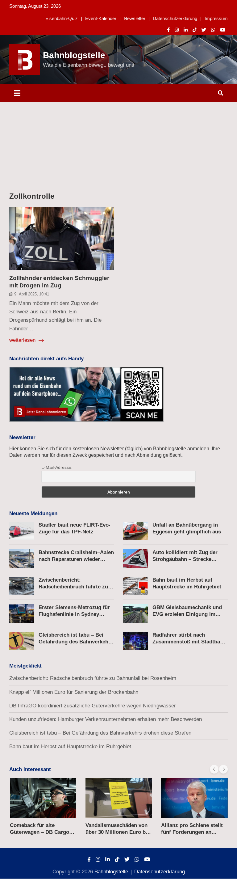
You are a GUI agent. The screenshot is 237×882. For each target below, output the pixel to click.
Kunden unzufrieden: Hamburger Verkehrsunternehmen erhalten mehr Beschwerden (105, 719)
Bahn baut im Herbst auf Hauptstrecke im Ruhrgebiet (70, 746)
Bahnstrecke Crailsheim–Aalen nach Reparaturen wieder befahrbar (76, 559)
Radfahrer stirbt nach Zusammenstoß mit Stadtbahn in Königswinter (189, 641)
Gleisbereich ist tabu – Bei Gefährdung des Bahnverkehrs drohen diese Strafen (76, 641)
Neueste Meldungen (33, 513)
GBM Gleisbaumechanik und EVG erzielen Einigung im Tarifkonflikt (187, 614)
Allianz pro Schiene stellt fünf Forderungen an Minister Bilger (192, 832)
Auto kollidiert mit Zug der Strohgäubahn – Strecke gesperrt (185, 559)
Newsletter (134, 18)
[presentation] (214, 769)
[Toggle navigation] (17, 93)
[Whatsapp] (213, 30)
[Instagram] (176, 30)
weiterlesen (23, 340)
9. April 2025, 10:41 (31, 294)
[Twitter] (204, 30)
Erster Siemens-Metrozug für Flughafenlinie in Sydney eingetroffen (74, 614)
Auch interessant (30, 769)
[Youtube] (223, 30)
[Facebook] (168, 30)
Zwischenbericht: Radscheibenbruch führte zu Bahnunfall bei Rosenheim (73, 586)
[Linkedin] (185, 30)
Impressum (216, 18)
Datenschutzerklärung (175, 18)
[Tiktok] (194, 30)
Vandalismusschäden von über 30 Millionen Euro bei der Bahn (117, 832)
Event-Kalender (100, 18)
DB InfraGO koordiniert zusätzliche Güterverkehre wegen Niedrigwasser (92, 706)
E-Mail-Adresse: (57, 467)
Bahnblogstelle (74, 55)
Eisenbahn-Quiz (61, 18)
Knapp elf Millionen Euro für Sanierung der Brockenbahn (73, 692)
